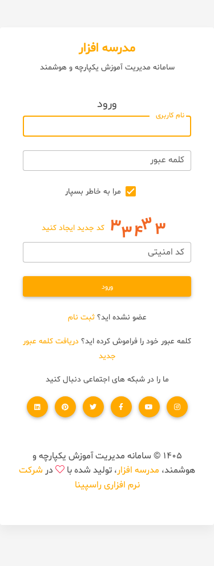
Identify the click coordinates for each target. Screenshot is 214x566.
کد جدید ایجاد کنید (73, 228)
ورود (107, 287)
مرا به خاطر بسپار (93, 191)
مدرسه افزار (138, 470)
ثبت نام (81, 317)
